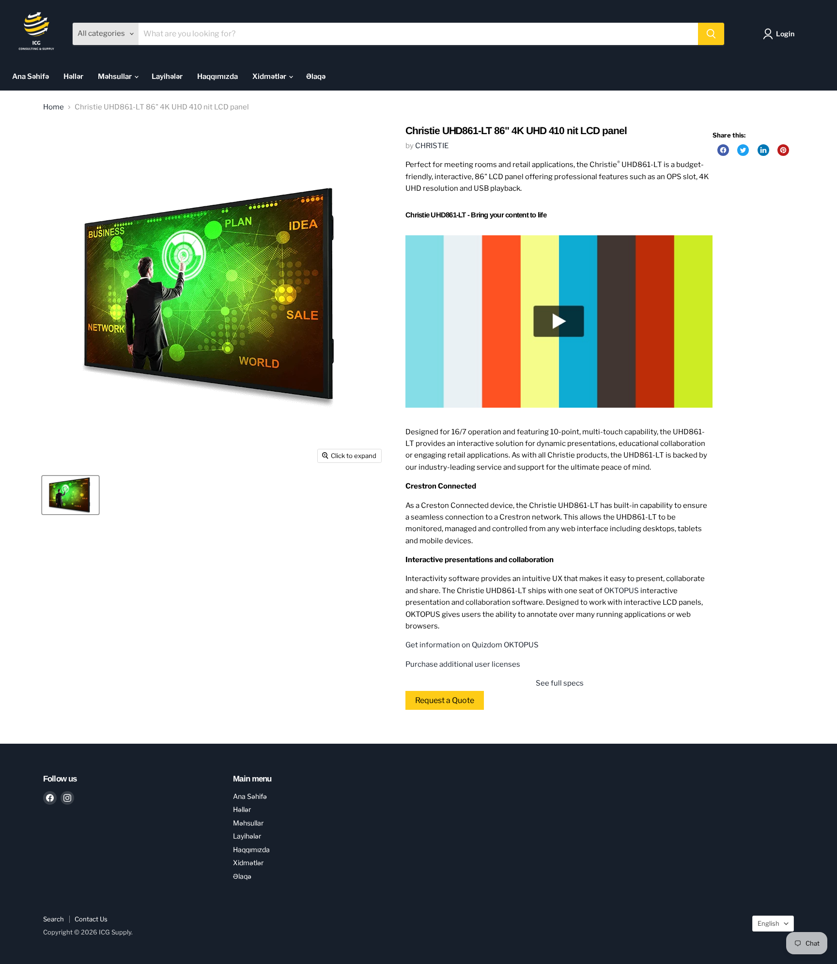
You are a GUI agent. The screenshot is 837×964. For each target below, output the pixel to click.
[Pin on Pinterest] (783, 150)
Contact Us (91, 919)
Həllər (73, 76)
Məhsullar (115, 76)
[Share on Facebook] (723, 150)
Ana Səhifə (30, 76)
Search (53, 919)
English (768, 923)
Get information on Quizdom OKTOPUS (472, 645)
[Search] (711, 34)
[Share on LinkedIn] (763, 150)
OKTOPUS (621, 590)
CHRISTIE (432, 145)
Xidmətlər (270, 76)
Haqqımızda (217, 76)
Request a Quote (444, 700)
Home (53, 107)
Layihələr (167, 76)
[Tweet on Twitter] (743, 150)
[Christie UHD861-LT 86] (70, 495)
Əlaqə (316, 76)
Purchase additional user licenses (462, 664)
